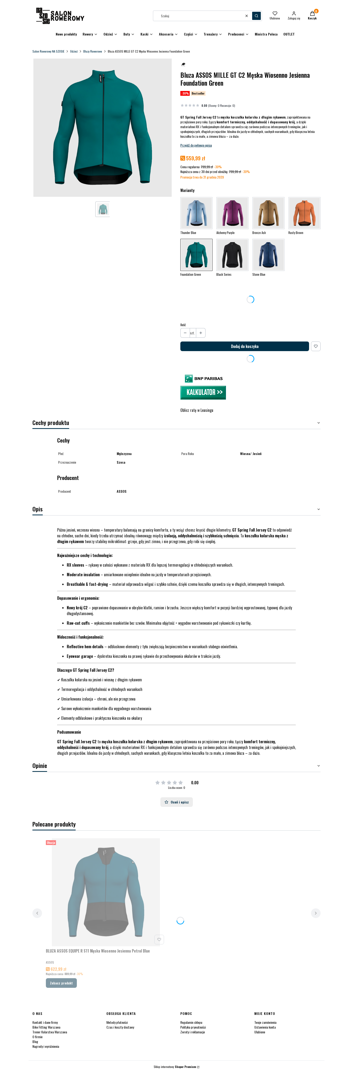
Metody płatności (117, 1022)
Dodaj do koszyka (245, 346)
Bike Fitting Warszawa (46, 1027)
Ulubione (259, 1031)
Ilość (183, 324)
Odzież (74, 51)
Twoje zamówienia (265, 1022)
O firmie (37, 1036)
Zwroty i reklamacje (192, 1031)
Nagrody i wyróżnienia (45, 1046)
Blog (35, 1041)
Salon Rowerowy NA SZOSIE (48, 51)
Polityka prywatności (193, 1027)
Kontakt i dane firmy (45, 1022)
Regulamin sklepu (191, 1022)
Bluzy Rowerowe (92, 51)
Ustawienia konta (265, 1027)
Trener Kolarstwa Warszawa (49, 1031)
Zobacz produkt (61, 982)
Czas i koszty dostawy (120, 1027)
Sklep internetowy (175, 1067)
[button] (256, 16)
